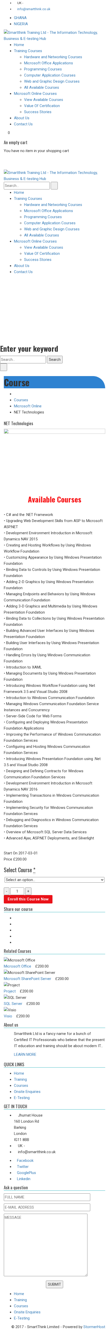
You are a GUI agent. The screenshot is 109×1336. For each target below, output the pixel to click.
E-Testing (22, 1097)
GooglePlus (26, 1172)
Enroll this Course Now (28, 899)
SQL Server (13, 1003)
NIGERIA (21, 24)
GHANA (20, 18)
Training (20, 1079)
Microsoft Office (17, 966)
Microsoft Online (28, 406)
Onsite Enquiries (27, 1091)
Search (55, 359)
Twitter (23, 1166)
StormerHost (94, 1327)
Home (19, 1073)
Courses (21, 400)
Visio (8, 1016)
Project (10, 991)
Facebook (25, 1160)
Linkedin (23, 1179)
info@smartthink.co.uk (33, 9)
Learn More (25, 1054)
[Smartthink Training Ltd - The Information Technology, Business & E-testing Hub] (54, 35)
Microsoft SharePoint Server (27, 978)
